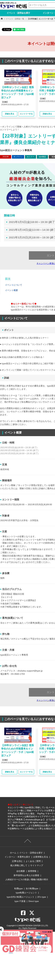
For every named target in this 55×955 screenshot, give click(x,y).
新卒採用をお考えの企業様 (26, 875)
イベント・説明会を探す (18, 13)
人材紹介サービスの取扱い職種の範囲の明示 (26, 879)
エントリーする (26, 114)
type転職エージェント (26, 892)
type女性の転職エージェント (20, 897)
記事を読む (17, 861)
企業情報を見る (40, 857)
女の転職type (32, 888)
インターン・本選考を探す (17, 857)
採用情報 (32, 871)
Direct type (33, 901)
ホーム (13, 852)
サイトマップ (36, 865)
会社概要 (20, 871)
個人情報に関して (18, 865)
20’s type (41, 897)
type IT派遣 (20, 901)
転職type (18, 888)
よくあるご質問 (33, 861)
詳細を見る (9, 114)
